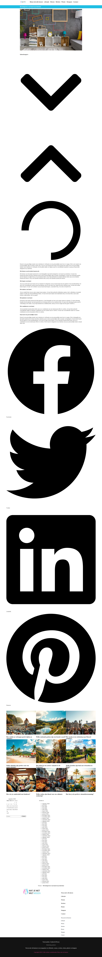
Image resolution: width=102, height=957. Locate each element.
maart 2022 (45, 879)
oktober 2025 (45, 818)
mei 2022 (44, 876)
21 (13, 807)
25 (8, 809)
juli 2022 (44, 874)
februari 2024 (45, 846)
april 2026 (44, 809)
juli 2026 (44, 805)
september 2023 (46, 853)
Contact (75, 2)
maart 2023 (45, 862)
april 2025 (44, 827)
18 (8, 807)
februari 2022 (45, 881)
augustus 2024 (45, 837)
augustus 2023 (45, 855)
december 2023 (46, 849)
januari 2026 (45, 814)
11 (8, 806)
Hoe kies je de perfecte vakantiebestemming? (80, 794)
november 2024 (46, 833)
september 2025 (46, 819)
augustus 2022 (45, 872)
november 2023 (46, 850)
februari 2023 (45, 863)
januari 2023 (45, 865)
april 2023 (44, 860)
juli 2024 (44, 838)
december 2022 (46, 866)
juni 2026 (44, 806)
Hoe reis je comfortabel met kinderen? (18, 794)
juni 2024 (44, 840)
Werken (58, 2)
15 (15, 806)
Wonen (52, 2)
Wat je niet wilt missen (36, 2)
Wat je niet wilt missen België (13, 897)
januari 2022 (45, 882)
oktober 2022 (45, 869)
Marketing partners (51, 945)
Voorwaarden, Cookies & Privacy (51, 942)
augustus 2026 (45, 803)
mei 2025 (44, 825)
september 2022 (46, 871)
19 (10, 807)
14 (13, 806)
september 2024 (46, 835)
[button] (51, 92)
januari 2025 (45, 830)
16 (16, 806)
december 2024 (46, 831)
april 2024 (44, 843)
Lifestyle (46, 2)
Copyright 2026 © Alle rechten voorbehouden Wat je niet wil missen (51, 952)
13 (12, 806)
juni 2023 (44, 857)
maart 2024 (45, 844)
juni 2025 (44, 824)
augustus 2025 (45, 821)
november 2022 (46, 868)
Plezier (63, 2)
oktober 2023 (45, 852)
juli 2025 (44, 822)
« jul (7, 813)
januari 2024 (45, 847)
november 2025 (46, 816)
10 (7, 806)
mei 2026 (44, 808)
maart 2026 (45, 811)
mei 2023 (44, 859)
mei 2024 (44, 841)
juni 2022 (44, 875)
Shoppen (69, 2)
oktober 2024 (45, 834)
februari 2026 (45, 812)
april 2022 (44, 878)
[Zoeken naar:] (13, 816)
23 (16, 807)
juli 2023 (44, 856)
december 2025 (46, 815)
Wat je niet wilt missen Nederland (14, 900)
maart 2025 (45, 828)
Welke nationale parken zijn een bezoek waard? (51, 737)
